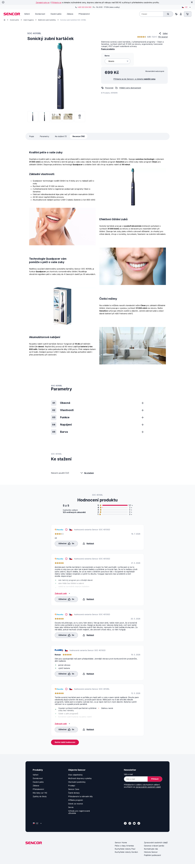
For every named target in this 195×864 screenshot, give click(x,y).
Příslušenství (38, 789)
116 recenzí (163, 37)
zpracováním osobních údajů (148, 787)
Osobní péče (14, 20)
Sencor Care (73, 789)
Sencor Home (121, 842)
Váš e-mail (128, 774)
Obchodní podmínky (77, 782)
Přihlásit (155, 779)
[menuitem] (27, 14)
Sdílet (165, 33)
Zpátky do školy (40, 796)
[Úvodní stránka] (4, 20)
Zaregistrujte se (42, 2)
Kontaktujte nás (151, 849)
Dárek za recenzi (75, 804)
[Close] (191, 2)
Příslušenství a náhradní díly (80, 796)
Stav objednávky (75, 775)
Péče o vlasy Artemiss (124, 846)
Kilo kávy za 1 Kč (40, 793)
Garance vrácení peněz (154, 846)
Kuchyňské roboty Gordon (126, 852)
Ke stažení (89, 473)
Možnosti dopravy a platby (80, 778)
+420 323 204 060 (84, 7)
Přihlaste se (56, 2)
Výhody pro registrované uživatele (79, 812)
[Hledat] (168, 14)
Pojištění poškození (152, 855)
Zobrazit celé (61, 593)
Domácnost (38, 778)
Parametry (44, 136)
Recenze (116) (79, 136)
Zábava (36, 785)
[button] (66, 543)
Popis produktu (108, 49)
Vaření (35, 775)
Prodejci (71, 785)
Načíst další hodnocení (65, 742)
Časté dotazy (74, 793)
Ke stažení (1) (61, 136)
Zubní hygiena (28, 20)
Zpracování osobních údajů (156, 842)
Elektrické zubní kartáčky (47, 20)
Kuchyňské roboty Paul (125, 849)
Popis (31, 136)
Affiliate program (75, 800)
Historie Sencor (151, 852)
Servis (70, 807)
